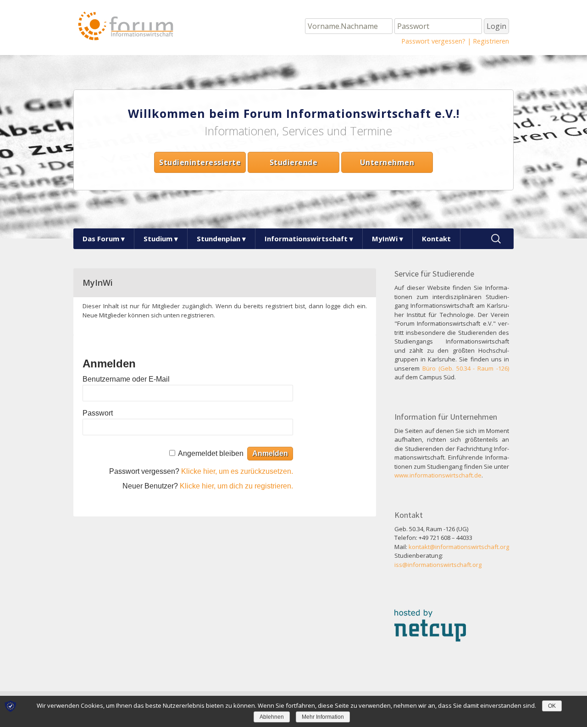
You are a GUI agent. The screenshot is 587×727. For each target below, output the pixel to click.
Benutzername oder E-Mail (126, 379)
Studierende (294, 162)
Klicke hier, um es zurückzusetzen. (237, 471)
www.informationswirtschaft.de (438, 475)
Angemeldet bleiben (211, 453)
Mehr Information (323, 717)
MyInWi (385, 238)
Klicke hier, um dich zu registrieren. (236, 486)
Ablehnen (272, 717)
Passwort (98, 413)
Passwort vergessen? (433, 41)
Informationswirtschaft (306, 238)
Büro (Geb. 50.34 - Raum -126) (465, 368)
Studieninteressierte (200, 162)
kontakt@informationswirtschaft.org (459, 547)
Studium (158, 238)
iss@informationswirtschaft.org (438, 565)
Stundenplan (218, 238)
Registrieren (491, 41)
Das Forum (101, 238)
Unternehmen (387, 162)
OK (552, 706)
